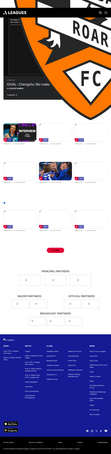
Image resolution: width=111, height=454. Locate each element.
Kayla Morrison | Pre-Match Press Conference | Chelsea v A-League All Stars (55, 237)
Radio (92, 381)
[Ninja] (55, 280)
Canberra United (53, 365)
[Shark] (80, 280)
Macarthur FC (52, 375)
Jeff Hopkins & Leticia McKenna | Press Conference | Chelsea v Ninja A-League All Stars (53, 151)
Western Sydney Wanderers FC (74, 375)
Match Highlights (31, 382)
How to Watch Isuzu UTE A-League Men (32, 376)
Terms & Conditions (36, 442)
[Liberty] (20, 304)
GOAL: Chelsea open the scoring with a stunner (18, 235)
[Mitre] (72, 304)
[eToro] (38, 304)
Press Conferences (32, 391)
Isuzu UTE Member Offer (96, 399)
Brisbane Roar (52, 361)
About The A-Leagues (98, 351)
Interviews (29, 387)
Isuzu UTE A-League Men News (11, 352)
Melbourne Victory (75, 351)
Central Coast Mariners (55, 370)
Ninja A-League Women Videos (34, 357)
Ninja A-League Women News (12, 359)
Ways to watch (95, 376)
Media (92, 405)
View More (55, 250)
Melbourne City (52, 379)
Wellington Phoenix (75, 370)
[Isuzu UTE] (30, 280)
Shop (60, 442)
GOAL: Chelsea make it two (89, 187)
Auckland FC (51, 356)
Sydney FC (72, 365)
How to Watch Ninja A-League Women (33, 370)
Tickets (27, 351)
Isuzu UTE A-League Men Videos (32, 363)
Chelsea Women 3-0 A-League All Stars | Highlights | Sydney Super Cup (19, 189)
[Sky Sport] (73, 321)
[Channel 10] (37, 321)
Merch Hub (94, 361)
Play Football (94, 414)
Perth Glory (72, 361)
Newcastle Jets (73, 356)
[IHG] (90, 304)
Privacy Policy (8, 442)
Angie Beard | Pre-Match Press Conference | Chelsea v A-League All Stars (89, 237)
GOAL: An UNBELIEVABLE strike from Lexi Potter (55, 187)
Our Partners (94, 410)
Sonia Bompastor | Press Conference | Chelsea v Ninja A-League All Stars (90, 150)
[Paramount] (55, 321)
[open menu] (106, 13)
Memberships (103, 442)
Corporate (93, 356)
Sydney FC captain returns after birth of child (19, 149)
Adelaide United (52, 351)
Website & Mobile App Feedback (98, 393)
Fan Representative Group (97, 386)
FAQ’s (92, 372)
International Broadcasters (30, 397)
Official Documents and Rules (98, 366)
